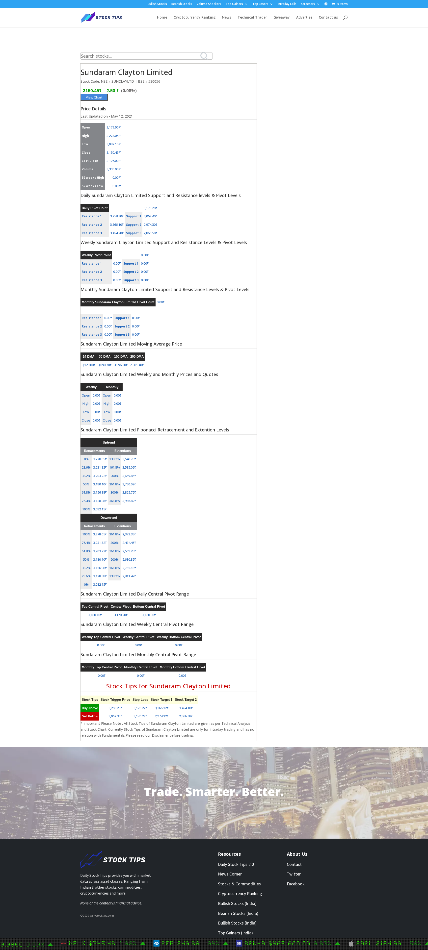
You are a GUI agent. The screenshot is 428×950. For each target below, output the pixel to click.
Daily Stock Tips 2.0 (236, 864)
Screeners (308, 4)
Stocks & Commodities (239, 884)
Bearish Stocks (181, 4)
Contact (294, 864)
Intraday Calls (287, 4)
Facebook (296, 884)
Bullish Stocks (157, 4)
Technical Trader (252, 18)
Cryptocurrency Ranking (194, 18)
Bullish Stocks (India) (237, 903)
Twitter (294, 874)
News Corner (230, 874)
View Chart (94, 97)
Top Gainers (234, 4)
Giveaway (281, 18)
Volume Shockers (209, 4)
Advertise (304, 18)
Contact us (328, 18)
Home (162, 18)
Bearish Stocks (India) (238, 913)
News (226, 18)
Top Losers (260, 4)
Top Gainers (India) (235, 933)
